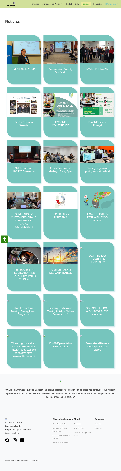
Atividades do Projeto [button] (52, 4)
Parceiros (35, 4)
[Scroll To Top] (117, 468)
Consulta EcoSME (59, 424)
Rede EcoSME (72, 4)
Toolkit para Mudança (60, 443)
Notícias (85, 4)
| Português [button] (110, 4)
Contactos (97, 4)
